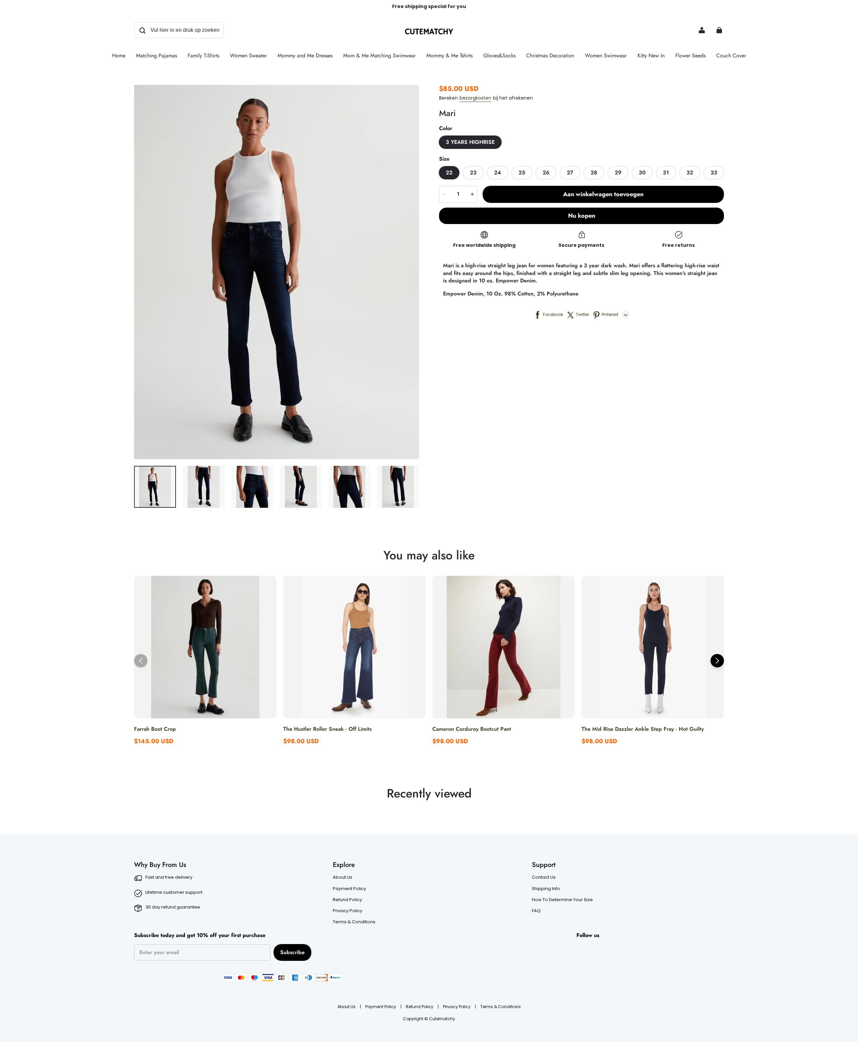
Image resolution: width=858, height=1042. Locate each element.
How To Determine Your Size (562, 900)
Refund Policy (347, 900)
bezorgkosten (475, 98)
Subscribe (292, 952)
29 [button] (618, 172)
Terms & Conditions (354, 922)
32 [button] (689, 172)
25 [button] (521, 172)
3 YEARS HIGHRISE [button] (470, 142)
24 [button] (497, 172)
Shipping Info (546, 889)
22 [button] (449, 172)
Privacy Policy (347, 911)
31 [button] (666, 172)
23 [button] (473, 172)
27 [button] (570, 172)
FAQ (536, 911)
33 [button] (714, 172)
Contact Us (544, 877)
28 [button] (594, 172)
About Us (342, 877)
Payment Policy (349, 889)
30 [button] (642, 172)
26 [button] (546, 172)
